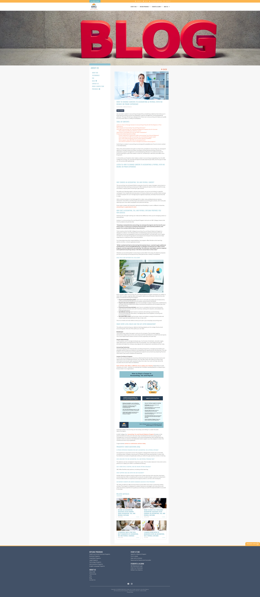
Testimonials (96, 75)
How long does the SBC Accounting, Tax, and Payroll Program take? (137, 137)
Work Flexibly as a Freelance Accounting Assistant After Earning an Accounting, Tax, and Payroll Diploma (154, 512)
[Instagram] (131, 584)
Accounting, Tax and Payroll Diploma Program (140, 434)
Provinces (95, 89)
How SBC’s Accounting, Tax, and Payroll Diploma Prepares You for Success (137, 129)
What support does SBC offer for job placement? (132, 140)
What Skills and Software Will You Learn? (130, 131)
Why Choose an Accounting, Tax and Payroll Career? (131, 127)
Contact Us (95, 83)
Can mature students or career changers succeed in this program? (137, 141)
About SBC (95, 73)
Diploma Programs (144, 6)
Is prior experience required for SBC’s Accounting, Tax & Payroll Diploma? (139, 135)
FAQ (93, 78)
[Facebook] (128, 584)
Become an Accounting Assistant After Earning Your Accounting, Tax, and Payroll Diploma (126, 512)
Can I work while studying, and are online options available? (135, 138)
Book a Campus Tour (98, 86)
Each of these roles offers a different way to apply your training (135, 365)
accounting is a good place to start (126, 207)
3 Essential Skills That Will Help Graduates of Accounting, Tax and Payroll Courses (128, 534)
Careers (137, 516)
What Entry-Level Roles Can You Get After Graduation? (132, 132)
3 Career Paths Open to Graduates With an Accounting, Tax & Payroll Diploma (154, 534)
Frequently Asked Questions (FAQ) (126, 134)
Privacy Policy (130, 592)
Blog (93, 81)
